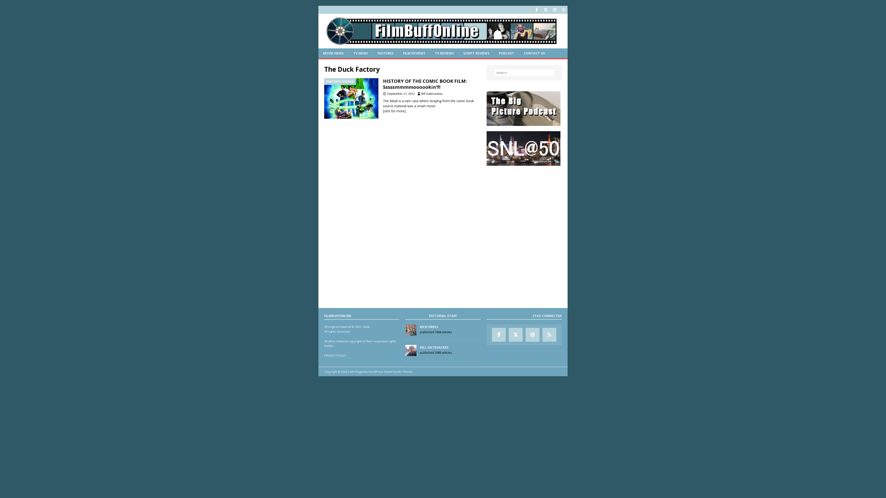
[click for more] (394, 111)
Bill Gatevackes (432, 94)
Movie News (333, 53)
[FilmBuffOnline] (443, 46)
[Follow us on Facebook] (537, 10)
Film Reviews (414, 53)
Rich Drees (429, 327)
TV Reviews (444, 53)
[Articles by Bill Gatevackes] (410, 353)
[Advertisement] (524, 199)
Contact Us (534, 53)
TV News (360, 53)
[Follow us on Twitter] (546, 10)
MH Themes (405, 372)
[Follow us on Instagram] (555, 10)
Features (385, 53)
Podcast (506, 53)
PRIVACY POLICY (335, 355)
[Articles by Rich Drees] (410, 333)
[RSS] (564, 10)
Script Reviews (476, 53)
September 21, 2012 (401, 94)
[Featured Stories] (351, 98)
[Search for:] (524, 73)
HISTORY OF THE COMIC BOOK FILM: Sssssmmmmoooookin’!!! (425, 84)
